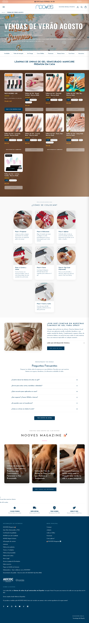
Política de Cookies (8, 555)
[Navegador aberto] (4, 7)
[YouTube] (19, 606)
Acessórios (81, 53)
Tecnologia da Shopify (79, 618)
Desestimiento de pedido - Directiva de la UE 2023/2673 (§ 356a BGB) (22, 572)
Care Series (71, 53)
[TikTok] (23, 606)
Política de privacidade (9, 552)
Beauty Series (61, 53)
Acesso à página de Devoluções (11, 561)
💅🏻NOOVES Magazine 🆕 (54, 541)
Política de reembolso (9, 547)
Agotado (34, 109)
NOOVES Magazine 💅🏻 (9, 527)
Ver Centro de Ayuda (44, 418)
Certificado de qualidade (9, 533)
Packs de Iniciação (18, 53)
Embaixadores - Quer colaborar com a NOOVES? (16, 570)
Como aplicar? (50, 538)
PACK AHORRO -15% (11, 93)
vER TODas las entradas (44, 489)
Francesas (50, 53)
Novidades (7, 53)
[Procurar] (82, 7)
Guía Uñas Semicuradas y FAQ (11, 530)
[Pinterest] (15, 606)
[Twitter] (7, 606)
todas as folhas (51, 533)
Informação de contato (9, 541)
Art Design (30, 53)
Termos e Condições (8, 550)
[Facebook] (3, 606)
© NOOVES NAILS (78, 616)
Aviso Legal (6, 558)
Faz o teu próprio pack (13, 109)
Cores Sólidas (40, 53)
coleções (49, 530)
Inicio (3, 12)
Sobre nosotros (7, 564)
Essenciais (49, 535)
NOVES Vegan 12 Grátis (9, 538)
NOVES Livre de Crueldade (10, 535)
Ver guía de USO (56, 348)
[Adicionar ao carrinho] (20, 130)
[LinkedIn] (27, 606)
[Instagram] (11, 606)
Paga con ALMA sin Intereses (11, 567)
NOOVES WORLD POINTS (67, 7)
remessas (5, 544)
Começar (49, 527)
